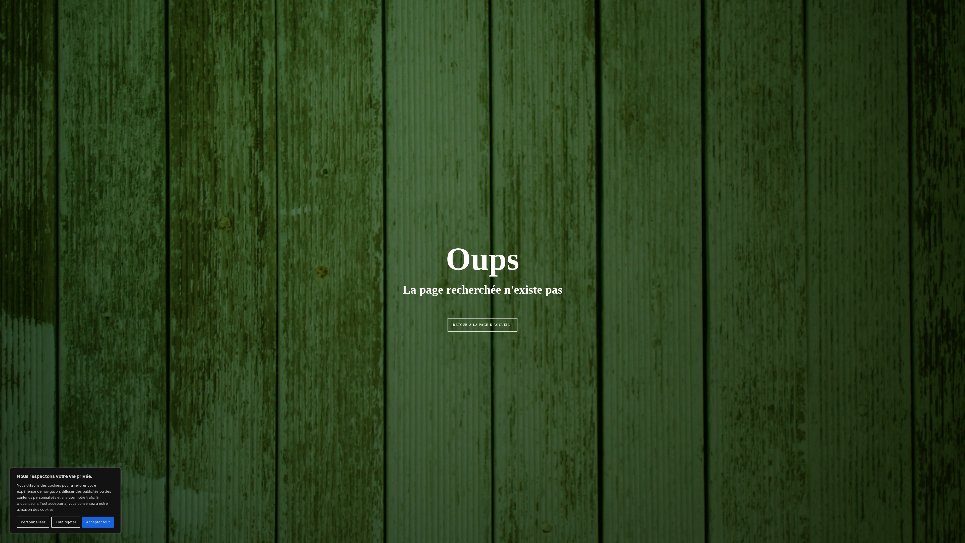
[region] (65, 500)
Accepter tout (98, 522)
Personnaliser (33, 522)
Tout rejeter (66, 522)
